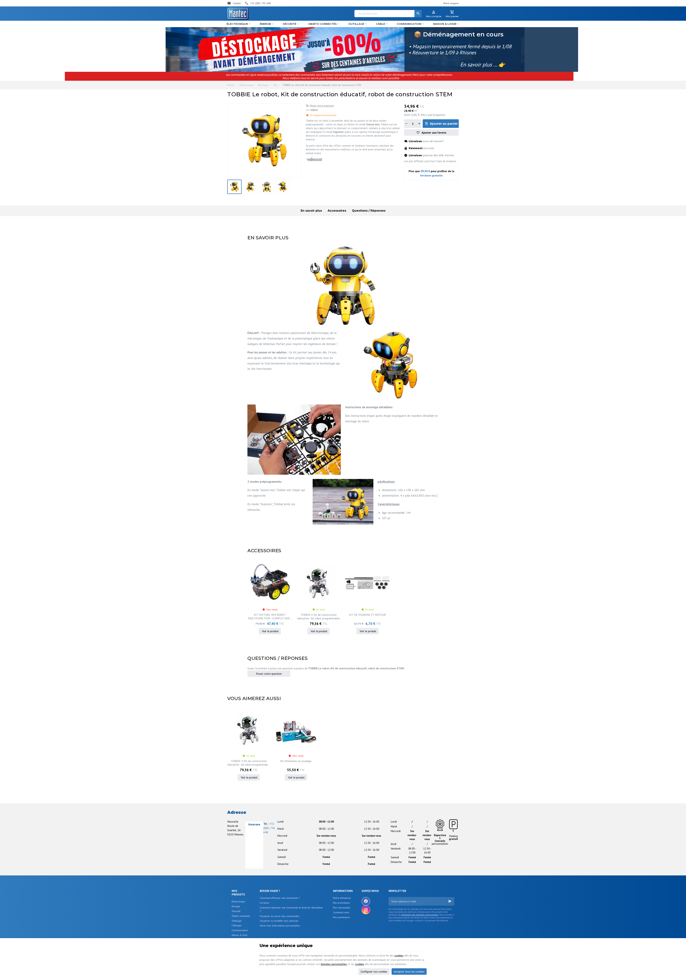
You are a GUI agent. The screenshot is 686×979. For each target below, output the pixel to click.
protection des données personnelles (420, 914)
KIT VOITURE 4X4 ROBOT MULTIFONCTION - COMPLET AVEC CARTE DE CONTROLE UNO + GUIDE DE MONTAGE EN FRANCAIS (269, 616)
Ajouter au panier (444, 123)
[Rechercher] (418, 13)
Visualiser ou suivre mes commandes (279, 916)
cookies (398, 955)
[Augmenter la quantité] (419, 123)
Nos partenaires (341, 917)
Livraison (264, 902)
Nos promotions (341, 902)
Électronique (246, 85)
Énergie (236, 906)
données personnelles (334, 964)
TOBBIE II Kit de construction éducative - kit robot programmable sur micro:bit (318, 616)
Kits (275, 85)
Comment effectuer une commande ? (280, 898)
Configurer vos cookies (374, 971)
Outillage (237, 920)
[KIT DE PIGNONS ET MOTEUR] (367, 583)
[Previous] (232, 140)
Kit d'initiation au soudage (295, 761)
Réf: (308, 110)
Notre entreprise (342, 898)
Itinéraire (254, 824)
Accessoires (337, 210)
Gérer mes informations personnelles (280, 925)
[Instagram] (366, 910)
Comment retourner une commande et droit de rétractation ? (291, 909)
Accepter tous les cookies (409, 971)
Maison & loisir (240, 935)
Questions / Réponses (369, 210)
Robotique (263, 85)
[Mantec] (238, 13)
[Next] (296, 140)
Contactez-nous (341, 912)
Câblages (237, 925)
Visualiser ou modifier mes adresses (279, 920)
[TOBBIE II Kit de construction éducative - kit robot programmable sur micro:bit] (318, 583)
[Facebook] (366, 901)
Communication (240, 930)
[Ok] (450, 901)
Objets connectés (241, 916)
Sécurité (236, 911)
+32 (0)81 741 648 (269, 828)
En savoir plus (311, 210)
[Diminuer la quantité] (406, 123)
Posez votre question (322, 105)
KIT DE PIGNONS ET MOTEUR (367, 614)
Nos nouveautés (341, 907)
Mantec (231, 85)
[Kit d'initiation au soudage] (295, 729)
